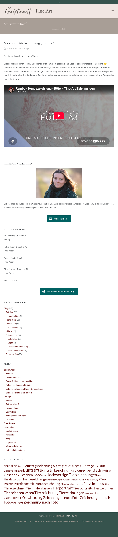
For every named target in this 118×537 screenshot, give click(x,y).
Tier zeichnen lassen (19, 493)
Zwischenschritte (15, 350)
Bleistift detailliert (13, 377)
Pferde (8, 483)
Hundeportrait (13, 479)
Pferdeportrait (24, 483)
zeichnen (12, 497)
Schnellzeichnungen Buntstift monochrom (24, 389)
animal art (11, 466)
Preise (9, 400)
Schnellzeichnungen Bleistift (18, 385)
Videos (9, 331)
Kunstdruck (73, 479)
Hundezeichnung (34, 479)
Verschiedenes (12, 327)
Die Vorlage (11, 412)
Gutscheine (11, 419)
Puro (77, 516)
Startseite (55, 29)
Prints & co (11, 320)
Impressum (11, 442)
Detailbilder (13, 339)
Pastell (81, 480)
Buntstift (9, 374)
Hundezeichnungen (53, 479)
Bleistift (99, 466)
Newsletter (10, 435)
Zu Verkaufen (12, 354)
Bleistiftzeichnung (13, 470)
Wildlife (94, 493)
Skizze (106, 484)
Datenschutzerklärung (15, 450)
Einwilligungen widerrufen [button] (93, 521)
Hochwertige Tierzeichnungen (71, 474)
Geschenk (11, 475)
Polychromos (93, 484)
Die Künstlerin (12, 431)
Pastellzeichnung (91, 480)
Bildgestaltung (12, 408)
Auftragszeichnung (38, 466)
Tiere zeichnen (15, 488)
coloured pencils (85, 470)
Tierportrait (62, 488)
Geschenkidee (30, 475)
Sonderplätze (14, 316)
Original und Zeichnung (18, 346)
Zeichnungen (11, 335)
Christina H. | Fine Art (55, 516)
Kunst (65, 480)
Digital (10, 343)
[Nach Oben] (110, 529)
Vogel (87, 493)
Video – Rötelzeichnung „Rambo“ (29, 43)
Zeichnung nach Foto (41, 502)
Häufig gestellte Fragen (16, 416)
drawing (104, 470)
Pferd (103, 479)
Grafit (43, 475)
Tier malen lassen (39, 488)
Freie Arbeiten (10, 423)
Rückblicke (11, 324)
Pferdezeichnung (47, 484)
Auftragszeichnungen (67, 466)
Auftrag (21, 466)
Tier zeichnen (103, 488)
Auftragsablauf (12, 404)
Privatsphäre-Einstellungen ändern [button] (29, 521)
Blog (6, 308)
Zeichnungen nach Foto (61, 497)
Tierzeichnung (46, 492)
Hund (99, 475)
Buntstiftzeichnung (56, 470)
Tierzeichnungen (71, 493)
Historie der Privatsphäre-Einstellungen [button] (62, 521)
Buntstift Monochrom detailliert (19, 381)
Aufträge (9, 312)
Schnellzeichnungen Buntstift (19, 393)
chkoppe (25, 48)
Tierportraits (83, 488)
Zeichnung (32, 497)
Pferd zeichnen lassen (72, 483)
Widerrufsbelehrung (14, 446)
